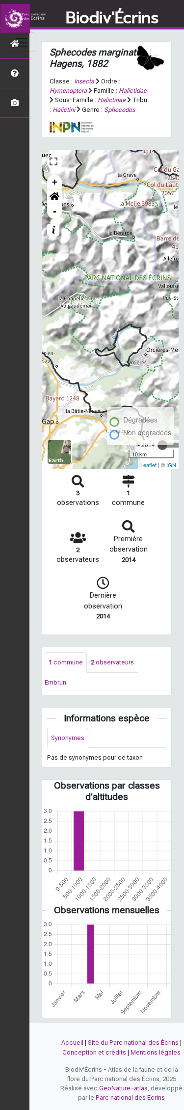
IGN (171, 465)
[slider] (162, 445)
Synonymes (67, 737)
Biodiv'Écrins (112, 18)
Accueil (72, 1042)
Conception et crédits (94, 1052)
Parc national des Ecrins (130, 1097)
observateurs (112, 662)
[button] (54, 196)
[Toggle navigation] (21, 42)
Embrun (55, 682)
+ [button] (54, 182)
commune (66, 662)
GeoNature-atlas (123, 1088)
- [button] (54, 211)
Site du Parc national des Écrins (133, 1042)
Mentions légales (156, 1052)
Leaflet (148, 465)
